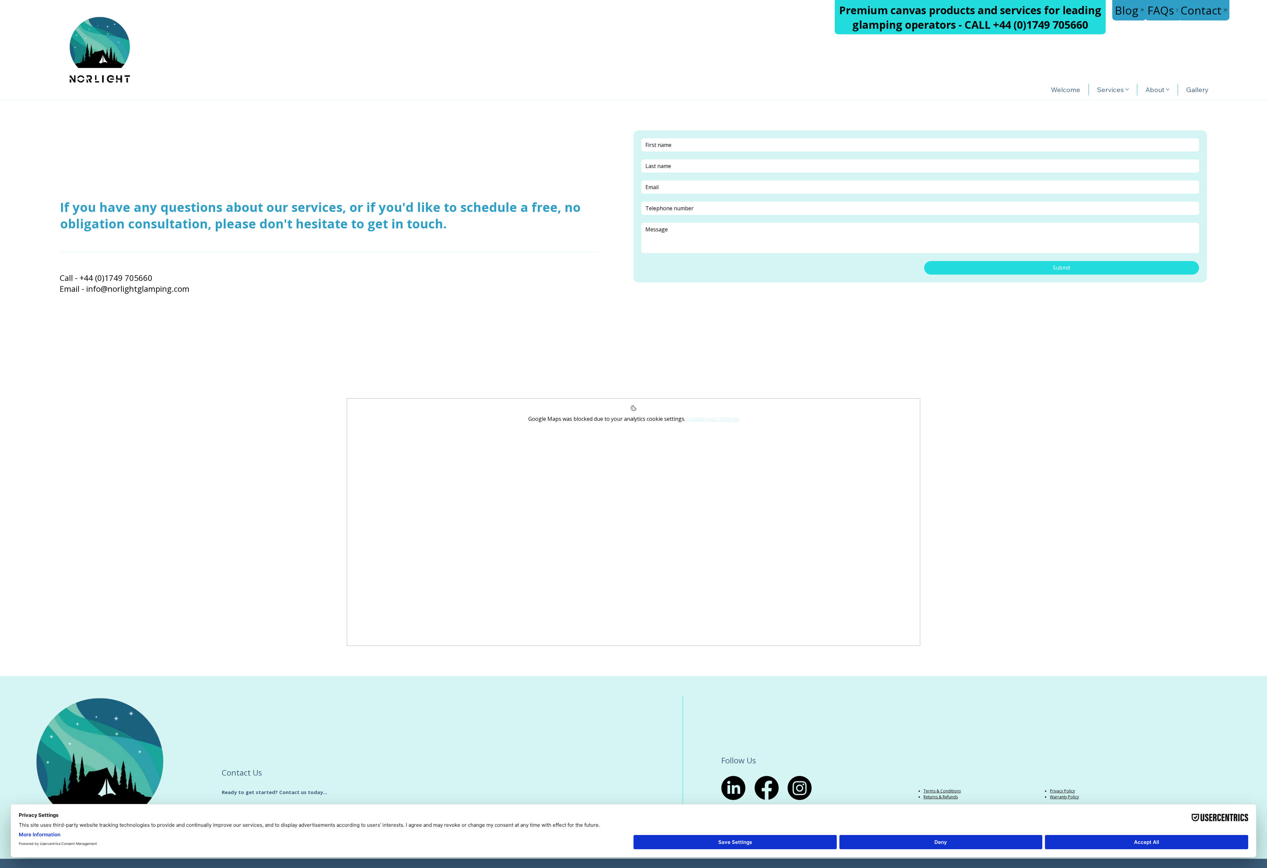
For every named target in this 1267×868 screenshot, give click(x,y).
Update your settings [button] (713, 418)
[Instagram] (800, 788)
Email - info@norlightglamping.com (124, 288)
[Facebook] (767, 788)
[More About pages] (1167, 89)
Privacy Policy (1062, 791)
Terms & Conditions (942, 791)
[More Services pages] (1127, 89)
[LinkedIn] (733, 788)
